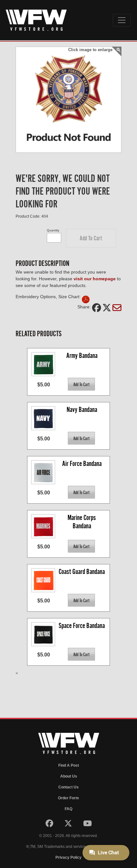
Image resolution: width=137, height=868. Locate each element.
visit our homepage (95, 278)
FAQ (68, 809)
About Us (68, 776)
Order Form (68, 798)
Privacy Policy (68, 857)
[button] (91, 238)
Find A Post (68, 765)
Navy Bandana (82, 410)
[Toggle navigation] (122, 20)
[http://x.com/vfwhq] (68, 825)
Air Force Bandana (82, 464)
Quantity (53, 230)
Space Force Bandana (82, 626)
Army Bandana (81, 356)
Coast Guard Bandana (82, 572)
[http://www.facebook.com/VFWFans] (49, 825)
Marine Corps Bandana (82, 522)
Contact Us (68, 787)
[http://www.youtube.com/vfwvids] (87, 825)
